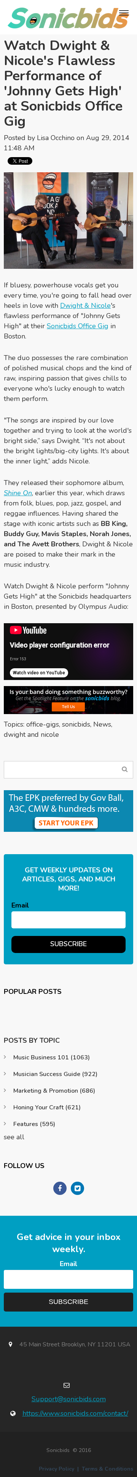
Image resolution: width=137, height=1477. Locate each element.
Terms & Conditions (107, 1468)
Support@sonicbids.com (69, 1399)
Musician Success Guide (55, 1074)
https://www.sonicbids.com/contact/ (75, 1413)
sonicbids (76, 724)
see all (14, 1137)
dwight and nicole (31, 734)
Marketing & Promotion (54, 1091)
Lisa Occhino (56, 137)
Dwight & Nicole (85, 305)
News (102, 724)
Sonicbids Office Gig (77, 326)
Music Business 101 (51, 1057)
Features (34, 1124)
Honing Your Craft (47, 1107)
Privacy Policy (56, 1468)
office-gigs (42, 724)
